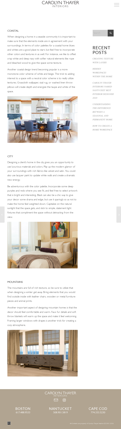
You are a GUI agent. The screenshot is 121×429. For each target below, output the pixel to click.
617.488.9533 (23, 412)
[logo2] (60, 4)
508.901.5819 (60, 412)
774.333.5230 (98, 412)
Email (56, 400)
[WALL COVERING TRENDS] (2, 214)
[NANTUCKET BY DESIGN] (118, 214)
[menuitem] (115, 4)
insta (64, 400)
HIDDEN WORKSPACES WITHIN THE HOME (102, 72)
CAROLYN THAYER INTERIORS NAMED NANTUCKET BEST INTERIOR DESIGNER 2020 (103, 90)
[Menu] (115, 4)
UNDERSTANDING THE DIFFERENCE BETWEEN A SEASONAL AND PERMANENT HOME (102, 112)
